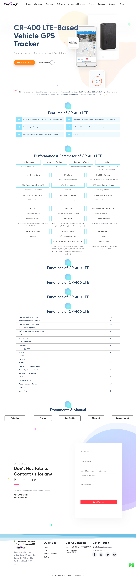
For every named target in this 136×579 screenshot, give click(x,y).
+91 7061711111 (21, 495)
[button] (28, 162)
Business (49, 4)
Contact (112, 4)
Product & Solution (34, 4)
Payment (101, 4)
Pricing (91, 4)
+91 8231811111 (21, 498)
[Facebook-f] (94, 554)
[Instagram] (101, 554)
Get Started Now (24, 62)
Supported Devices (76, 4)
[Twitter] (107, 554)
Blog (122, 4)
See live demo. (44, 62)
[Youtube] (114, 554)
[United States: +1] (83, 471)
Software (61, 4)
